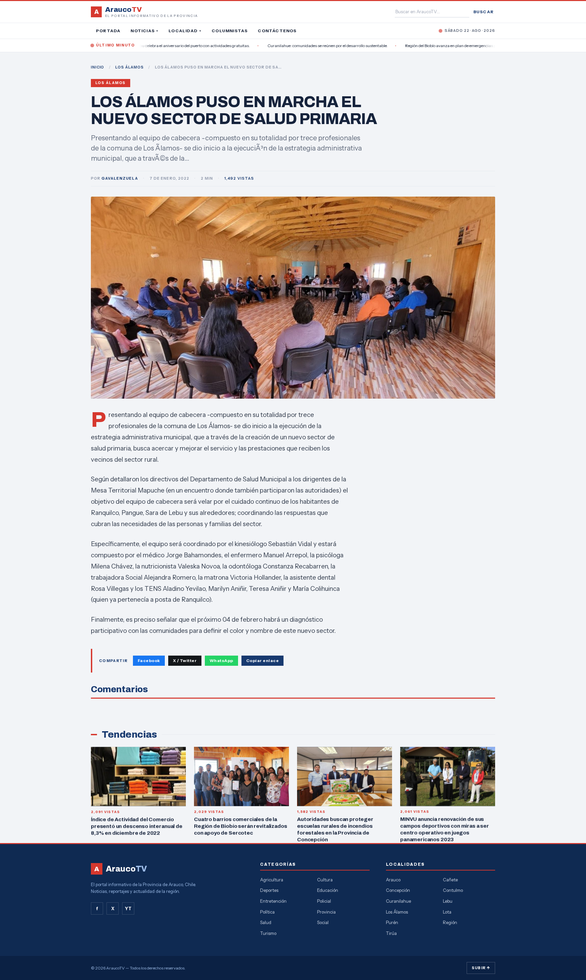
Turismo (268, 933)
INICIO (97, 67)
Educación (327, 890)
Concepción (398, 890)
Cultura (325, 879)
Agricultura (271, 879)
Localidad (185, 30)
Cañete (450, 879)
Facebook (149, 660)
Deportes (269, 890)
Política (267, 912)
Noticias (144, 30)
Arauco (393, 879)
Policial (324, 901)
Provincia (326, 912)
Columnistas (230, 30)
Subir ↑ (481, 967)
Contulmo (453, 890)
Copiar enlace (262, 660)
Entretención (273, 901)
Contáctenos (277, 30)
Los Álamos (110, 83)
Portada (108, 30)
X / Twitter (185, 660)
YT (128, 908)
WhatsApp (221, 660)
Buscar (483, 11)
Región (450, 922)
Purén (392, 922)
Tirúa (391, 933)
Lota (447, 912)
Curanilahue (398, 901)
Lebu (447, 901)
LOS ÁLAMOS (129, 67)
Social (323, 922)
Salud (265, 922)
